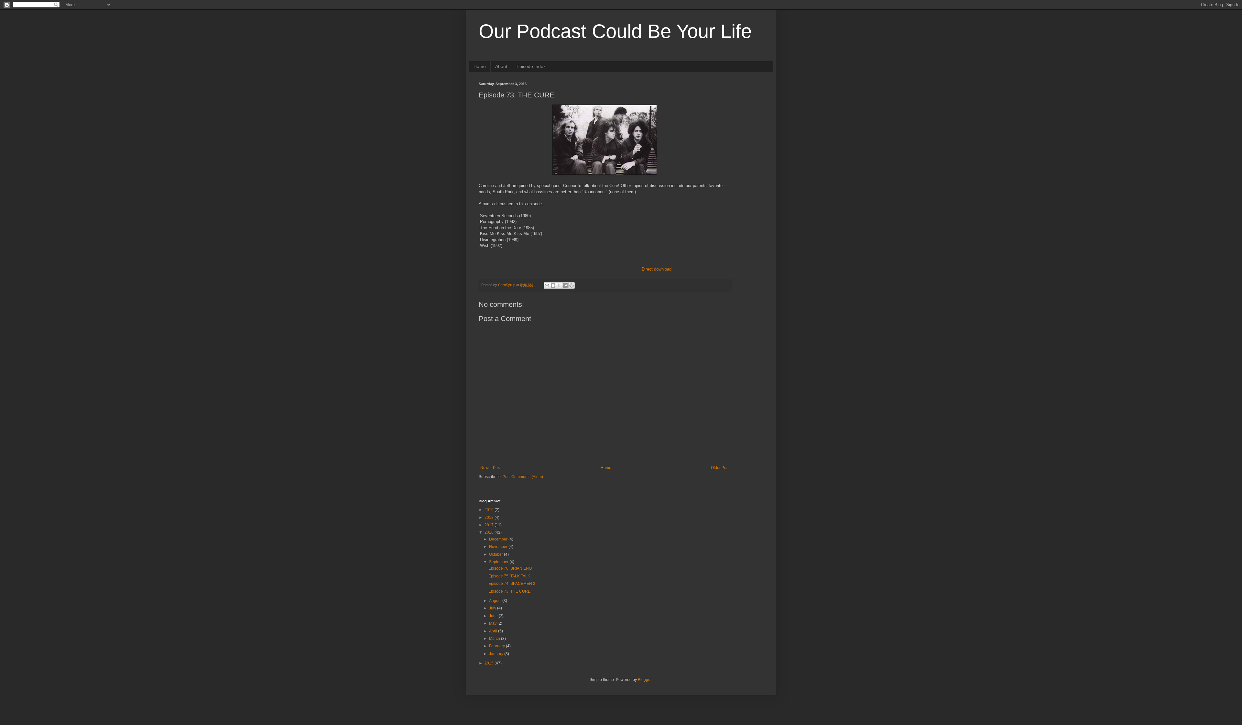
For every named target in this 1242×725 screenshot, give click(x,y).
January (496, 654)
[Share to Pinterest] (571, 285)
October (496, 554)
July (493, 608)
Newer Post (490, 467)
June (494, 616)
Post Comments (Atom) (523, 476)
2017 (490, 525)
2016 (490, 532)
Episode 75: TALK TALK (509, 576)
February (497, 646)
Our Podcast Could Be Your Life (615, 31)
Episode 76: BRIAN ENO (510, 568)
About (501, 66)
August (495, 600)
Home (480, 66)
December (498, 539)
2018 (490, 517)
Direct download (656, 269)
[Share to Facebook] (565, 285)
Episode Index (531, 66)
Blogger (644, 679)
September (499, 562)
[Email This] (547, 285)
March (495, 638)
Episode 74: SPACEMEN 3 (511, 583)
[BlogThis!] (553, 285)
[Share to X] (559, 285)
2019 (490, 510)
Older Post (720, 467)
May (493, 623)
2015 (490, 663)
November (498, 546)
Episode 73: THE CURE (509, 591)
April (493, 631)
